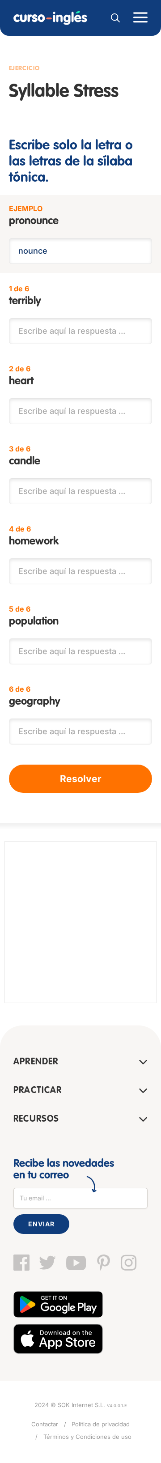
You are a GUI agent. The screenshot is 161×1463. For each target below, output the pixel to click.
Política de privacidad (101, 1424)
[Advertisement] (80, 922)
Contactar (44, 1424)
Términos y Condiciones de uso (87, 1436)
